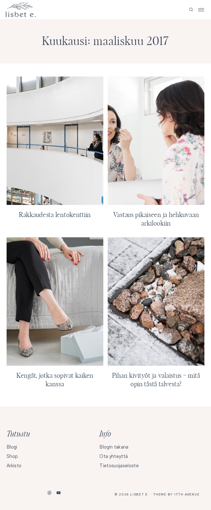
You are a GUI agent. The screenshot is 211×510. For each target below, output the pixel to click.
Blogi (12, 447)
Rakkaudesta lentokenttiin (55, 215)
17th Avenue (186, 494)
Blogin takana (113, 447)
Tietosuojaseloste (118, 466)
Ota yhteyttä (113, 456)
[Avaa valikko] (201, 9)
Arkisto (14, 466)
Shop (12, 456)
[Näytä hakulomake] (191, 10)
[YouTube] (59, 493)
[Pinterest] (50, 493)
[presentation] (55, 141)
